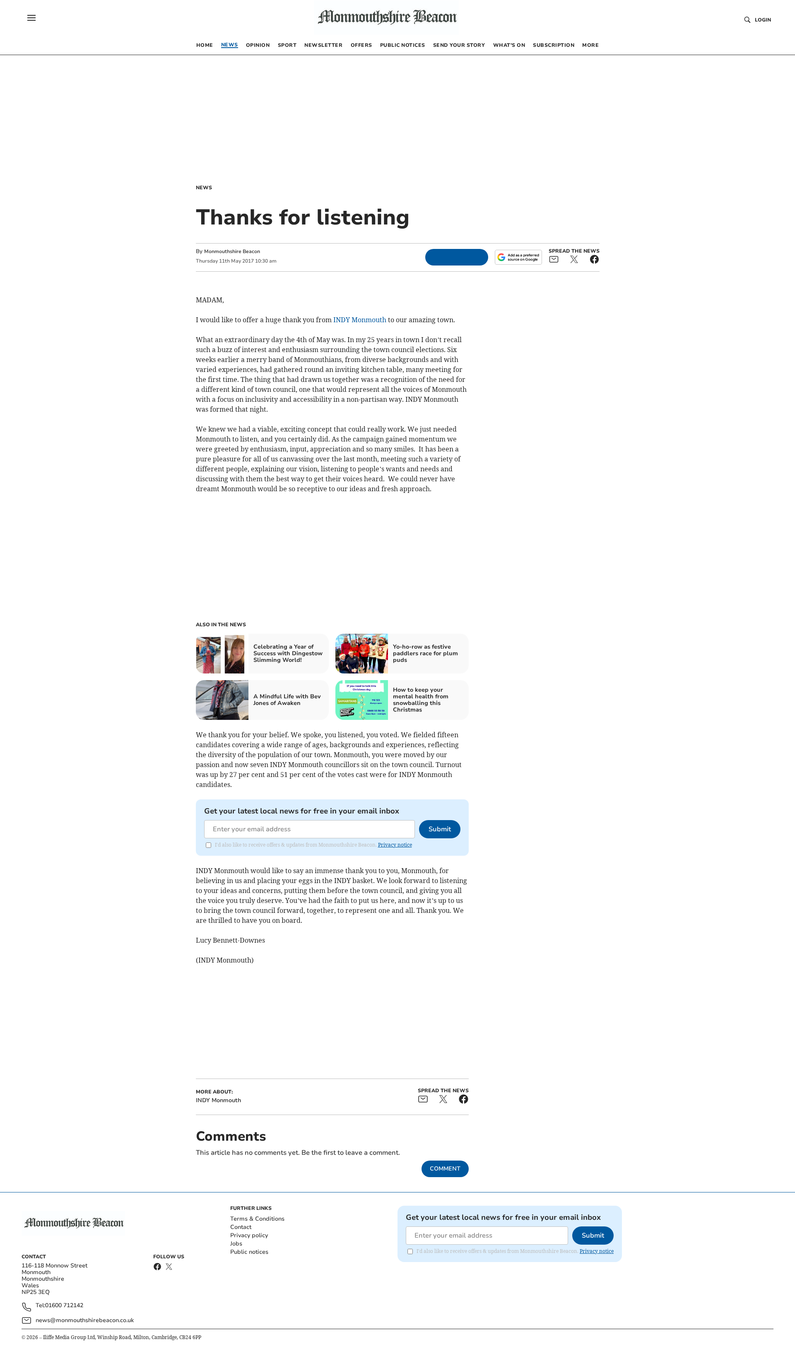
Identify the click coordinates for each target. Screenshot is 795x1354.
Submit (440, 829)
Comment (445, 1169)
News (204, 187)
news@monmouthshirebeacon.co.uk (85, 1320)
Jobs (236, 1244)
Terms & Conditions (257, 1219)
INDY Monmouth (359, 320)
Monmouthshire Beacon (232, 251)
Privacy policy (249, 1235)
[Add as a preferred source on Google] (518, 257)
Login (763, 20)
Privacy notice (395, 845)
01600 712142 (64, 1305)
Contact (240, 1227)
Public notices (249, 1252)
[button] (31, 18)
